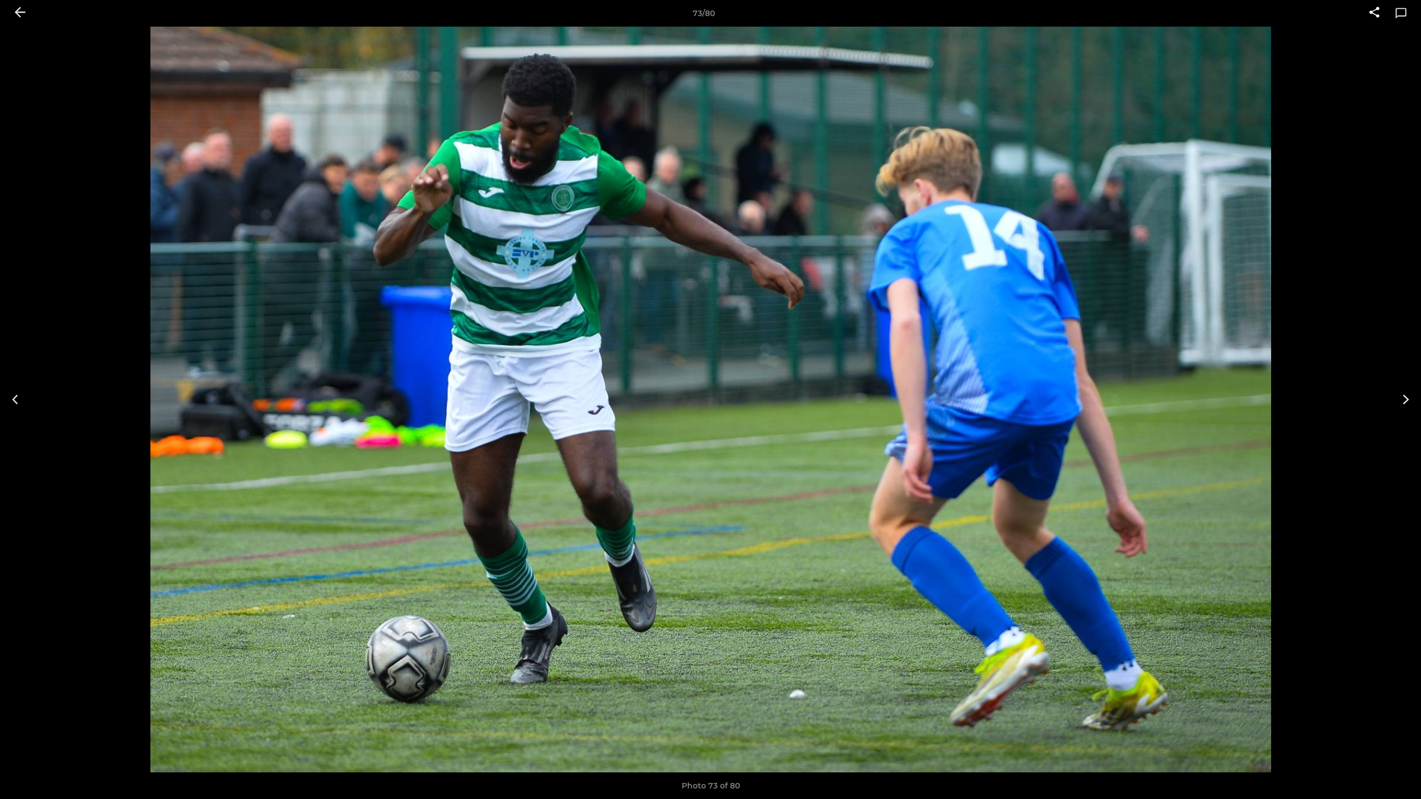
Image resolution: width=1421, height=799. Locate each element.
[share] (1374, 13)
